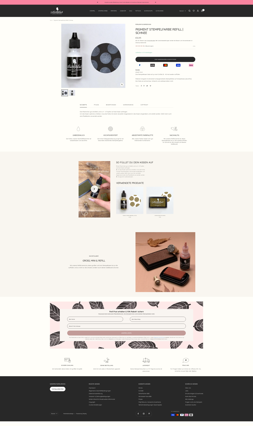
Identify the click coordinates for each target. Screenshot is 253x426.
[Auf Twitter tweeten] (147, 86)
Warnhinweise (128, 105)
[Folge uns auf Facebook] (138, 413)
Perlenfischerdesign (143, 24)
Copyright (144, 105)
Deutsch (181, 11)
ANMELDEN (126, 333)
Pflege (96, 105)
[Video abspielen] (94, 189)
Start (51, 20)
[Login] (198, 11)
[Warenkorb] (202, 11)
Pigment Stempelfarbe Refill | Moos (130, 215)
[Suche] (189, 11)
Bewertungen (111, 105)
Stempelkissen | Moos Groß (160, 215)
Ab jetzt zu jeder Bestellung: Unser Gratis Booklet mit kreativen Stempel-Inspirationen (127, 2)
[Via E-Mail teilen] (150, 86)
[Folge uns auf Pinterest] (149, 413)
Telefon (194, 371)
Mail (187, 371)
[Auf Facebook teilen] (141, 86)
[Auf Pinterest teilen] (143, 86)
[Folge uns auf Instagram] (143, 413)
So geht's (83, 105)
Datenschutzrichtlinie (159, 337)
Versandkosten (151, 40)
